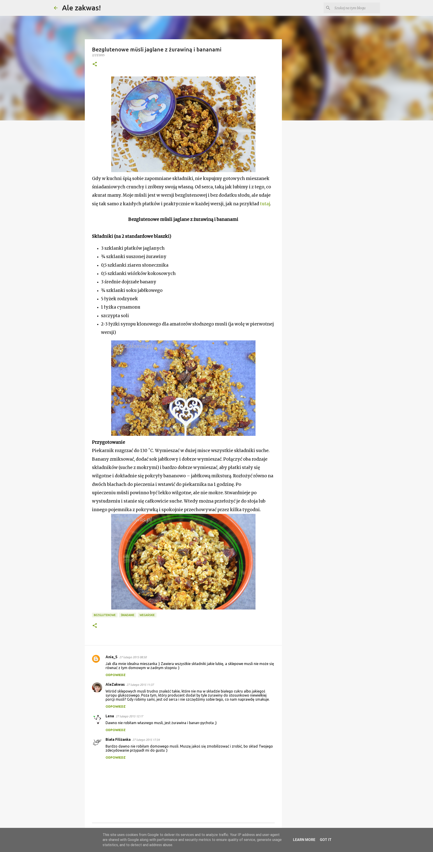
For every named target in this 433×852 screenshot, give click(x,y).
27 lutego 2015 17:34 (146, 739)
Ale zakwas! (81, 8)
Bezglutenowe (105, 615)
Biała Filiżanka (118, 739)
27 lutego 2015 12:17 (129, 716)
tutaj (265, 203)
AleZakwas (115, 684)
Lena (110, 716)
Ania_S (111, 657)
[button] (94, 64)
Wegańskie (147, 615)
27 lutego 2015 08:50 (133, 657)
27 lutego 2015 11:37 (140, 684)
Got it (326, 840)
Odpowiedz (116, 675)
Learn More (304, 840)
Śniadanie (127, 615)
